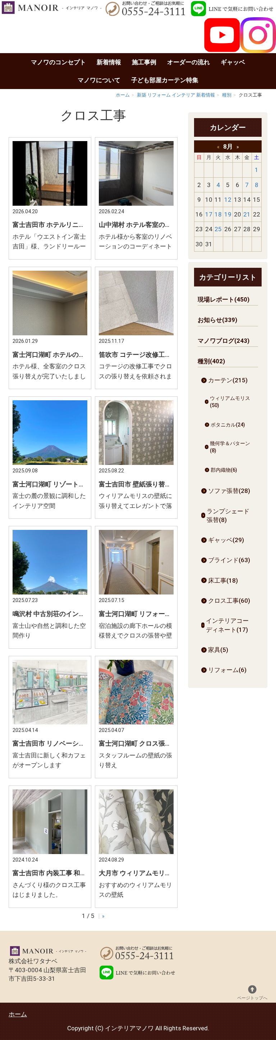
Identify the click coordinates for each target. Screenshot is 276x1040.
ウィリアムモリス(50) (230, 401)
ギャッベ (233, 62)
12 (227, 199)
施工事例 (144, 62)
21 (246, 214)
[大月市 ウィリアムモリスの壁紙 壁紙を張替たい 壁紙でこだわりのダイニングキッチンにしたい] (136, 851)
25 (218, 229)
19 (227, 214)
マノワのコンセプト (58, 62)
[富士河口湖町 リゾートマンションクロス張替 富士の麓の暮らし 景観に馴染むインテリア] (50, 462)
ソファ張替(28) (229, 490)
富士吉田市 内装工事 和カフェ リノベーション (79, 873)
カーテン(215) (228, 380)
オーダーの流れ (188, 62)
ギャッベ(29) (226, 540)
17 (208, 214)
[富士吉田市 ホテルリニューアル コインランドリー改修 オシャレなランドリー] (50, 203)
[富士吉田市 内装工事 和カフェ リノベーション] (50, 851)
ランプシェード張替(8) (228, 515)
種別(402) (211, 361)
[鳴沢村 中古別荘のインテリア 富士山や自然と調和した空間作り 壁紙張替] (50, 592)
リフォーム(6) (227, 669)
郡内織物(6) (224, 470)
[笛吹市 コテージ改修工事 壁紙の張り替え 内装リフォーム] (136, 333)
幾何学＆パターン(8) (230, 446)
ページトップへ (252, 998)
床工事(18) (223, 580)
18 (218, 214)
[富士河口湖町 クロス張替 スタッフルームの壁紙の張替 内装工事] (136, 722)
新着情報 (109, 62)
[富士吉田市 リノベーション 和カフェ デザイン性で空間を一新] (50, 722)
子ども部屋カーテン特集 (164, 80)
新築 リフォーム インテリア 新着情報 (176, 95)
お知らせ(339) (217, 319)
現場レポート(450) (223, 299)
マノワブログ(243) (223, 340)
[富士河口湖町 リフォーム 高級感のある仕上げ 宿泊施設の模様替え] (136, 592)
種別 (226, 95)
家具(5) (218, 649)
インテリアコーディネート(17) (227, 625)
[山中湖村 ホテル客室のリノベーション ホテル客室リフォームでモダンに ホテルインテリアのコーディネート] (136, 203)
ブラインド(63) (229, 560)
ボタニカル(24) (228, 425)
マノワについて (99, 80)
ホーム (123, 95)
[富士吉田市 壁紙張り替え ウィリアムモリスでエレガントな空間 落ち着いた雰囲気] (136, 462)
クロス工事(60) (229, 600)
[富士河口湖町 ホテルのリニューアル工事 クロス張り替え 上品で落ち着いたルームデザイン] (50, 333)
